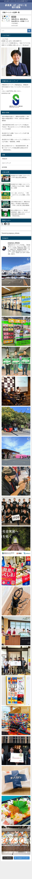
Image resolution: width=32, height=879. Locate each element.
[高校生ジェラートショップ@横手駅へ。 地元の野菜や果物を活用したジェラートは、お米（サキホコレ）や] (16, 630)
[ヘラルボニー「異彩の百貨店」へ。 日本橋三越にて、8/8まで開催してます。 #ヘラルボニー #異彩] (16, 720)
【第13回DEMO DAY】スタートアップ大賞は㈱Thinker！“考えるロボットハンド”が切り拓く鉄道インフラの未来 (16, 127)
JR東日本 (4, 158)
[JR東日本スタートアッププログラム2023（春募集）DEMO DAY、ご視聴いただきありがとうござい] (16, 361)
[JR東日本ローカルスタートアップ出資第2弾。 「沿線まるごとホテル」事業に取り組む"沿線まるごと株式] (16, 660)
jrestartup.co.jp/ (6, 93)
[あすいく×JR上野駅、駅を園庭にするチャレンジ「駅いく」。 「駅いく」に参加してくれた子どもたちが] (16, 840)
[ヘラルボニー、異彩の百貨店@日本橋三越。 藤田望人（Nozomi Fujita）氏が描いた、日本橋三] (16, 690)
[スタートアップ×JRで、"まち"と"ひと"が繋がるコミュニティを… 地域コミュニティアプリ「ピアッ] (16, 750)
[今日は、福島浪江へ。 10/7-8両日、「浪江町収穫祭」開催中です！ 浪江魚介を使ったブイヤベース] (16, 451)
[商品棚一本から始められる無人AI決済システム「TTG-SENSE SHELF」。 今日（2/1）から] (16, 331)
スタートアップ (6, 163)
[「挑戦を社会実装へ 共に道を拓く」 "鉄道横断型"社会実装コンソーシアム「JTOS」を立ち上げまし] (16, 540)
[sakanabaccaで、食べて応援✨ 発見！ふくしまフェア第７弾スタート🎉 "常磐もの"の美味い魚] (16, 570)
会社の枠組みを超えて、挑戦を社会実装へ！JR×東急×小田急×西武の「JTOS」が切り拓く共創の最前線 (15, 118)
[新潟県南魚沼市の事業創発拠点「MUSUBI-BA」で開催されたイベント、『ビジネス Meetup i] (16, 271)
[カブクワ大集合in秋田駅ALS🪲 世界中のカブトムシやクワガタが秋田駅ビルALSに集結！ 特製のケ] (16, 600)
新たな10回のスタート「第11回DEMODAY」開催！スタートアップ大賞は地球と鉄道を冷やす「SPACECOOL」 (15, 148)
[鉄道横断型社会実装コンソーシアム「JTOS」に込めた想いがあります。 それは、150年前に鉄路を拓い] (16, 511)
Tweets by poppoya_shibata (10, 233)
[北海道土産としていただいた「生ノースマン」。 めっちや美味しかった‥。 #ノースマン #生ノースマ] (16, 780)
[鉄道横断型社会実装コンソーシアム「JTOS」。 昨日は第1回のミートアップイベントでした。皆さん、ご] (16, 391)
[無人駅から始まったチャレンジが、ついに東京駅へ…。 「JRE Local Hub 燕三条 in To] (16, 481)
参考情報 (4, 167)
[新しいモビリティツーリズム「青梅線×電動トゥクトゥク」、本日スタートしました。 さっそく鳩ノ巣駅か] (16, 421)
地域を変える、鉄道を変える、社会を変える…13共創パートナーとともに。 (20, 21)
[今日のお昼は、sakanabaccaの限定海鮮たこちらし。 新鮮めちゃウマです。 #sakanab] (16, 810)
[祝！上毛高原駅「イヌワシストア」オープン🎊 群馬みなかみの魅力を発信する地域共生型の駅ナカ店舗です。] (16, 301)
